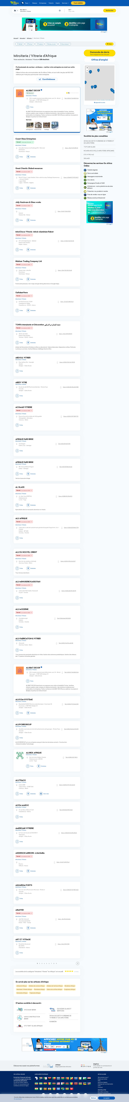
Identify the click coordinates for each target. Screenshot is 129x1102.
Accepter (106, 1098)
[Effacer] (60, 10)
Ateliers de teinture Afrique (55, 986)
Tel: (71, 98)
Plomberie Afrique (39, 989)
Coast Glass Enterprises (25, 139)
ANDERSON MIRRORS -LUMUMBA (30, 853)
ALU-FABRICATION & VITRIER (28, 638)
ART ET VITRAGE (23, 939)
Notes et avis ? (52, 44)
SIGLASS (87, 158)
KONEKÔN (53, 1021)
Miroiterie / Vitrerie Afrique (24, 989)
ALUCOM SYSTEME (24, 699)
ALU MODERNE (21, 609)
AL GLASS (19, 487)
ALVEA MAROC (22, 805)
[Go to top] (121, 1092)
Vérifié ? (20, 44)
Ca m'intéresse (48, 79)
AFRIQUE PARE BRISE (24, 439)
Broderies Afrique (70, 986)
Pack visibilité (78, 3)
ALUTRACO (20, 780)
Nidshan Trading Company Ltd (28, 261)
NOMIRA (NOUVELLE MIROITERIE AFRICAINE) (99, 151)
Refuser (93, 1098)
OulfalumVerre (21, 292)
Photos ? (30, 44)
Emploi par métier (102, 1079)
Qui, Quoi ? (23, 9)
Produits (40, 44)
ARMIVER (19, 910)
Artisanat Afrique (22, 986)
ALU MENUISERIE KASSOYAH (27, 582)
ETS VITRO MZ (89, 154)
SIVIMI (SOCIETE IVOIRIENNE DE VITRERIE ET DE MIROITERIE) (60, 1017)
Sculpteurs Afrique (69, 989)
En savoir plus (18, 1099)
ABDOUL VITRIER (22, 358)
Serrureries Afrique (22, 993)
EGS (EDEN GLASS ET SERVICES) (64, 1010)
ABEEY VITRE (21, 382)
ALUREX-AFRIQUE (34, 753)
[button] (90, 72)
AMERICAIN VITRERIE (24, 828)
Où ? (69, 9)
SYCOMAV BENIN (30, 1010)
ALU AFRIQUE (21, 518)
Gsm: (71, 148)
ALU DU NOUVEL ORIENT (26, 552)
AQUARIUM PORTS (23, 885)
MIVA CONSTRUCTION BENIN (32, 1018)
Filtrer (110, 44)
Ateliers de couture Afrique (37, 986)
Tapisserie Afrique (35, 993)
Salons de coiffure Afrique (54, 989)
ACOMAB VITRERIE (23, 407)
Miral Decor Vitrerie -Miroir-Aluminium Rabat (34, 232)
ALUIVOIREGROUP (23, 724)
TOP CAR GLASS (89, 147)
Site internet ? (65, 44)
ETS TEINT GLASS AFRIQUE (33, 1026)
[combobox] (16, 10)
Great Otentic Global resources (29, 168)
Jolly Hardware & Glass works (28, 202)
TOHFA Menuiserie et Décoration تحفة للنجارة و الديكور (37, 325)
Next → (77, 963)
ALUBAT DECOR (33, 90)
